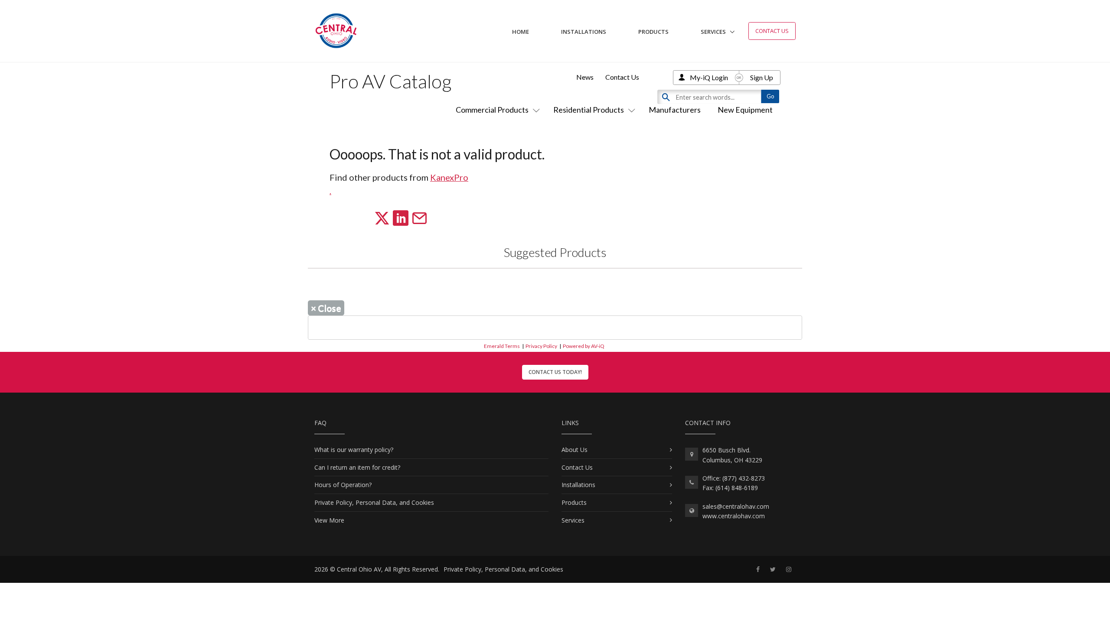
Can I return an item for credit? (357, 467)
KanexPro (449, 177)
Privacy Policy (541, 346)
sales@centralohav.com (735, 506)
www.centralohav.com (733, 516)
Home (520, 32)
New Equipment (745, 109)
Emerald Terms (502, 346)
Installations (583, 32)
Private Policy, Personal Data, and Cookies (374, 502)
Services (713, 32)
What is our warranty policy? (353, 449)
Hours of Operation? (343, 485)
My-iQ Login (709, 77)
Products (653, 32)
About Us (575, 449)
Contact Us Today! (555, 372)
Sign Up (761, 77)
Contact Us (772, 31)
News (585, 77)
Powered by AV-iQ (583, 346)
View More (329, 520)
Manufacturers (675, 109)
